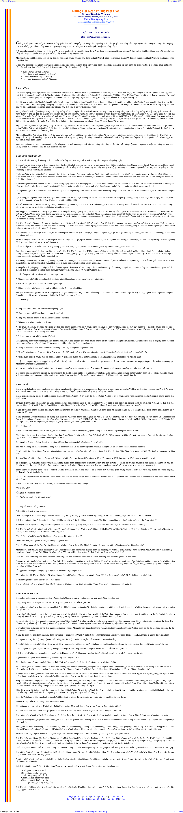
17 (72, 799)
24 (98, 799)
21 (87, 799)
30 (120, 799)
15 (122, 796)
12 (110, 796)
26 (105, 799)
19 (79, 799)
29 (117, 799)
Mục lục (72, 796)
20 (83, 799)
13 (114, 796)
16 (68, 799)
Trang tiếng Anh (9, 1)
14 (118, 796)
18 (75, 799)
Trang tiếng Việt (174, 1)
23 (94, 799)
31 (124, 799)
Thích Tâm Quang (93, 19)
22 (90, 799)
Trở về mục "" (91, 811)
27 (109, 799)
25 (102, 799)
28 (113, 799)
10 (103, 796)
